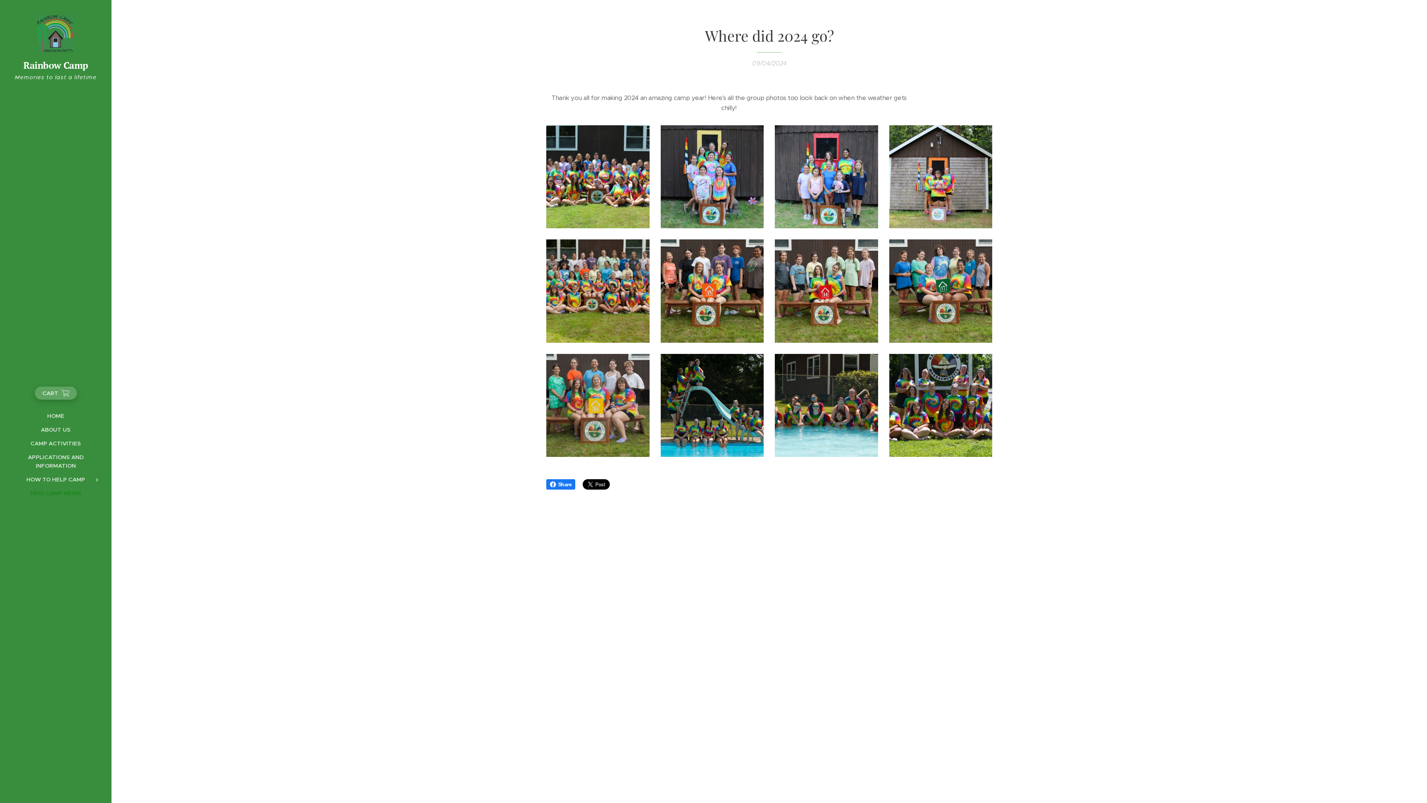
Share (565, 484)
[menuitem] (55, 416)
